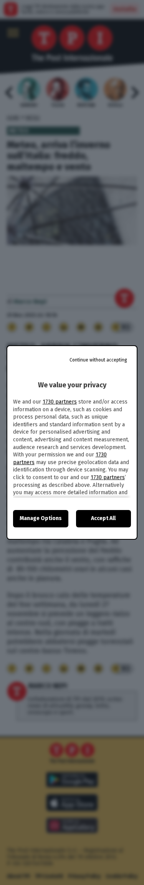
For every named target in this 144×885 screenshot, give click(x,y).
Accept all (103, 518)
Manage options (41, 518)
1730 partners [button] (60, 402)
